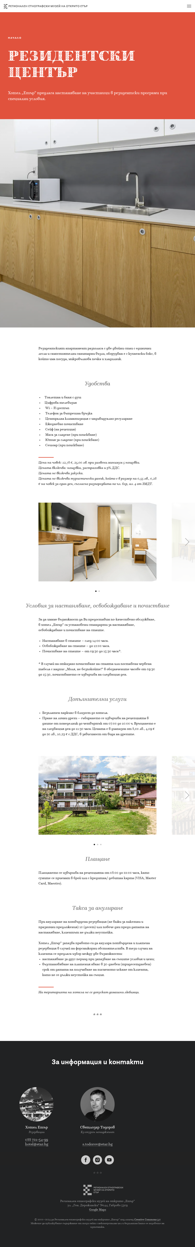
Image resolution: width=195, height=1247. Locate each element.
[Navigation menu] (189, 6)
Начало (15, 38)
